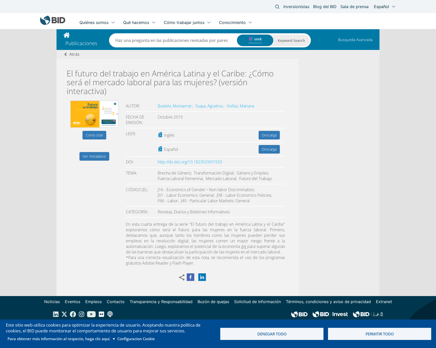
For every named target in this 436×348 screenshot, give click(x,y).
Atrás (74, 54)
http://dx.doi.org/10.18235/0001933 (190, 162)
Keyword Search (291, 40)
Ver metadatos (94, 156)
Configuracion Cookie (136, 338)
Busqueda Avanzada (355, 39)
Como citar (94, 135)
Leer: (131, 133)
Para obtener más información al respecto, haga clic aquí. (59, 338)
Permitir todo (380, 333)
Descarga (269, 135)
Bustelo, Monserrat (175, 106)
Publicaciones (81, 43)
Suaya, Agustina (209, 106)
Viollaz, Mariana (240, 106)
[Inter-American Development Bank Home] (52, 23)
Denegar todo (272, 333)
